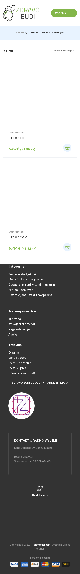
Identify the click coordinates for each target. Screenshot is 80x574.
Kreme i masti (16, 132)
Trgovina (14, 319)
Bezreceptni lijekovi (22, 274)
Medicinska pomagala (23, 279)
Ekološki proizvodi (21, 290)
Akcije (12, 334)
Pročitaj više (67, 148)
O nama (13, 352)
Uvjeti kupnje (17, 368)
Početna (21, 32)
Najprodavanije (19, 329)
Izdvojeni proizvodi (21, 324)
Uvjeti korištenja (19, 363)
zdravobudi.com (41, 544)
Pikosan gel (16, 138)
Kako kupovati (18, 357)
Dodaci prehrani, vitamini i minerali (32, 284)
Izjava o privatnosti (21, 373)
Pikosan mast (18, 237)
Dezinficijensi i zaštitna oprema (30, 295)
